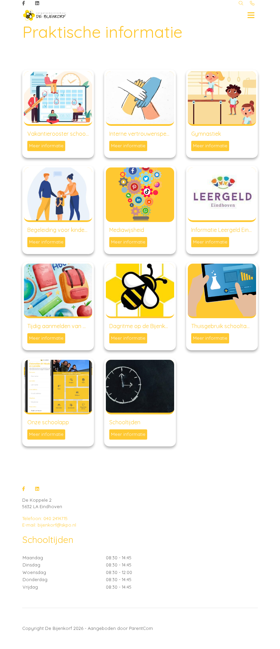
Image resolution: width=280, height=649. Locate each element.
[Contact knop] (252, 3)
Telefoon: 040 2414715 (45, 518)
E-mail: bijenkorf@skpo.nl (49, 525)
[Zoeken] (241, 3)
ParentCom (141, 628)
